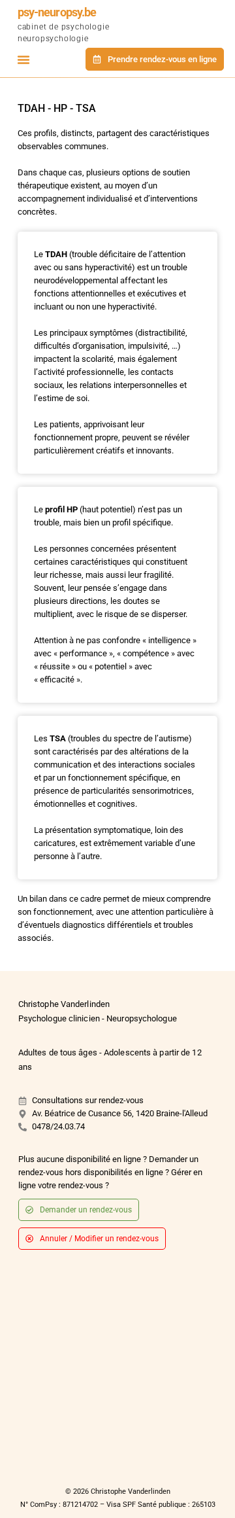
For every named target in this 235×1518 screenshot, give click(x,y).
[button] (23, 59)
